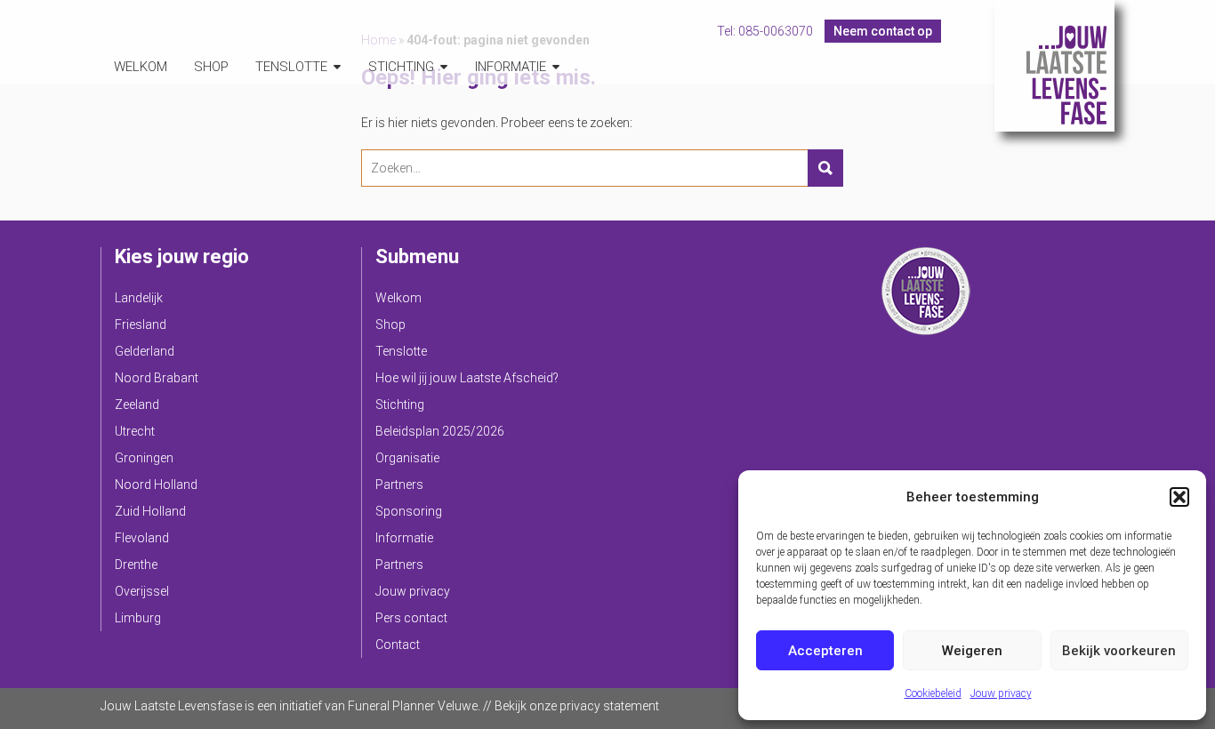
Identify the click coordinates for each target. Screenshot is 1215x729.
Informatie (510, 67)
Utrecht (135, 431)
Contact (397, 644)
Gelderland (144, 351)
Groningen (144, 458)
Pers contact (411, 618)
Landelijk (139, 298)
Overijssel (142, 591)
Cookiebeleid (933, 693)
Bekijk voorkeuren (1119, 651)
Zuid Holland (150, 511)
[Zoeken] (825, 168)
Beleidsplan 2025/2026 (439, 431)
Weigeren (972, 651)
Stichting (401, 67)
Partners (399, 484)
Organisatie (407, 458)
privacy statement (609, 706)
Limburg (138, 618)
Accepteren (825, 651)
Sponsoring (408, 511)
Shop (211, 67)
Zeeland (137, 404)
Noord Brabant (156, 378)
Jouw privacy (1001, 693)
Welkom (140, 67)
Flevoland (142, 538)
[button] (1179, 497)
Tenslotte (291, 67)
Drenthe (136, 564)
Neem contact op (882, 31)
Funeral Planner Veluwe (413, 706)
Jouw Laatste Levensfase (1054, 66)
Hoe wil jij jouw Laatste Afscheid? (467, 378)
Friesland (140, 324)
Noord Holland (156, 484)
